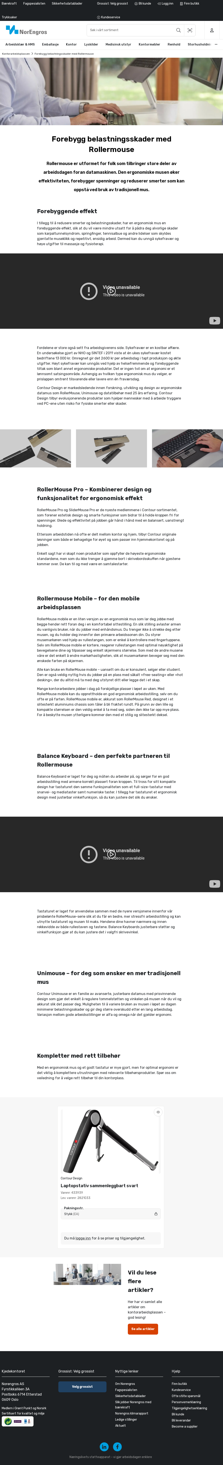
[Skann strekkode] (190, 30)
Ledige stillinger (126, 1419)
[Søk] (178, 30)
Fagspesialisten (34, 3)
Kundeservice (181, 1390)
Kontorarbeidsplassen (16, 53)
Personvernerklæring (186, 1402)
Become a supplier (185, 1426)
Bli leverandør (181, 1420)
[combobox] (141, 30)
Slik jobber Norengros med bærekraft (133, 1404)
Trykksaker (9, 17)
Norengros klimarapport (131, 1413)
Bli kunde (178, 1414)
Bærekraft (9, 3)
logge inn (83, 1238)
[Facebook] (117, 1446)
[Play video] (111, 291)
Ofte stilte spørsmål (186, 1396)
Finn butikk (179, 1384)
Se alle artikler (143, 1329)
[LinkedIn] (104, 1446)
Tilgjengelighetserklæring (189, 1408)
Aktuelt (120, 1426)
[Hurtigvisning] (158, 1112)
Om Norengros (125, 1384)
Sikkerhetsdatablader (67, 3)
